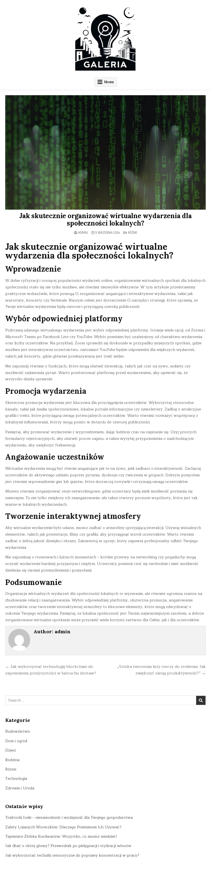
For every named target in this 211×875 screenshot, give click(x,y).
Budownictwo (17, 731)
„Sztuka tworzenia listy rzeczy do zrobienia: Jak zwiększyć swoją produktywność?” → (161, 669)
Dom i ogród (16, 741)
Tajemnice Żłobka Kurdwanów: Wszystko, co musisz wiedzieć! (61, 836)
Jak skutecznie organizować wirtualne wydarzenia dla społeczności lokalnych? (105, 219)
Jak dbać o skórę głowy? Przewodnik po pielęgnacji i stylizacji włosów (68, 846)
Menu (109, 82)
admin (83, 232)
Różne (132, 232)
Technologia (16, 778)
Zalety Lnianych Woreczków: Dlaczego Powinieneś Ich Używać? (63, 827)
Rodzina (12, 760)
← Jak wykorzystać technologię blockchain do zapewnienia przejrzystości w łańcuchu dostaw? (50, 669)
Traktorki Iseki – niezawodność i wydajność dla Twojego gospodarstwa (69, 817)
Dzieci (10, 750)
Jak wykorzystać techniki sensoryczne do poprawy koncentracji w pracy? (72, 855)
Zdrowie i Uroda (19, 788)
